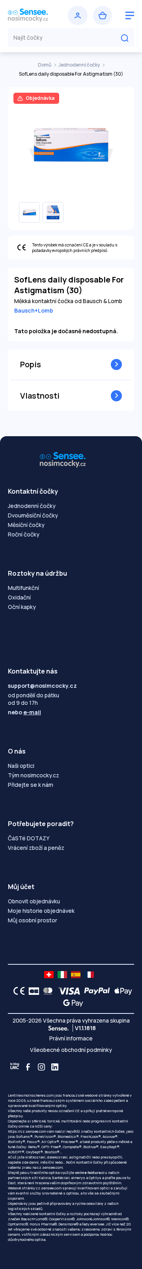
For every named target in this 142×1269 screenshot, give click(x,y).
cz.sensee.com (50, 1167)
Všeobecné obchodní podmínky (71, 1049)
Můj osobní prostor (32, 920)
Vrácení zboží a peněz (36, 847)
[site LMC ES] (75, 974)
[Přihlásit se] (78, 15)
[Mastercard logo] (46, 991)
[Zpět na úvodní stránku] (35, 15)
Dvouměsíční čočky (33, 515)
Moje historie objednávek (41, 910)
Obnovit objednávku (34, 901)
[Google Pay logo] (71, 1003)
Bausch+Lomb (33, 310)
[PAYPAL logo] (95, 991)
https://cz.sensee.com (27, 1131)
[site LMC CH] (49, 974)
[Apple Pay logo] (121, 991)
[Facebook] (28, 1067)
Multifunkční (23, 588)
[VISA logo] (67, 991)
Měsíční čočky (26, 525)
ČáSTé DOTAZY (28, 838)
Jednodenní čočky (79, 64)
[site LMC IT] (62, 974)
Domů (45, 64)
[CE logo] (16, 991)
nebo (24, 712)
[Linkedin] (55, 1067)
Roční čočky (23, 534)
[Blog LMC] (14, 1067)
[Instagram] (41, 1067)
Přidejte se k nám (30, 784)
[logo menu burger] (129, 15)
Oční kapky (22, 607)
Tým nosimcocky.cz (33, 775)
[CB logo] (31, 991)
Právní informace (71, 1038)
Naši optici (21, 765)
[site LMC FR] (89, 974)
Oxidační (19, 597)
